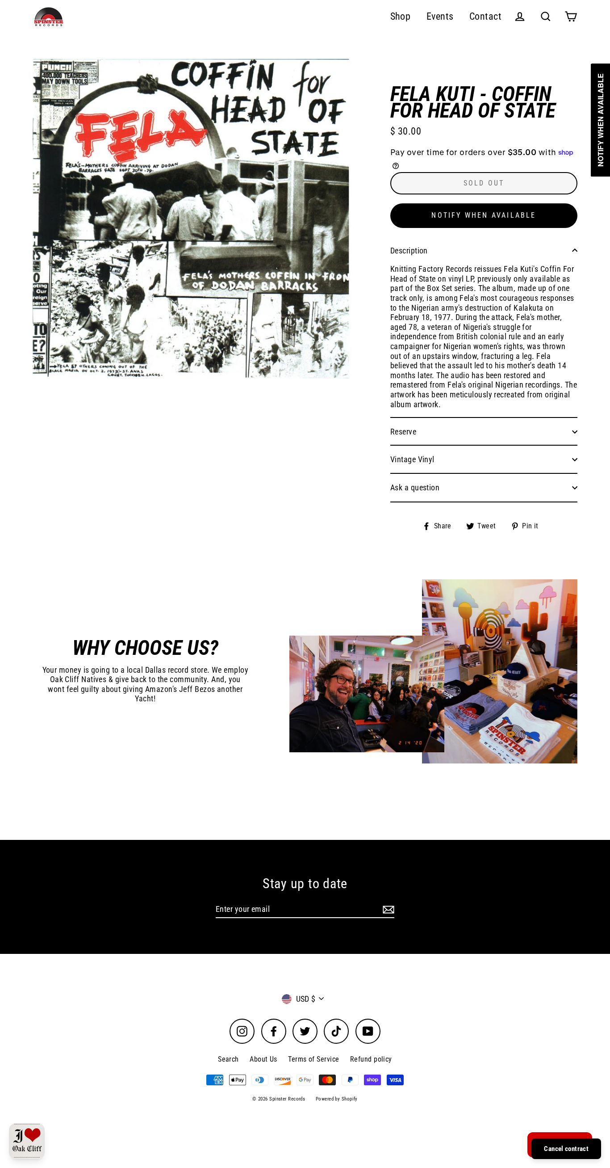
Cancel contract (566, 1149)
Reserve (403, 431)
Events (440, 16)
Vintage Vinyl (412, 459)
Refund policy (371, 1059)
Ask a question (414, 487)
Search (228, 1059)
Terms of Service (313, 1059)
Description (409, 250)
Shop (400, 16)
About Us (263, 1059)
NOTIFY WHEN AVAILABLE (483, 215)
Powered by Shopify (337, 1099)
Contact (485, 16)
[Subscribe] (387, 910)
